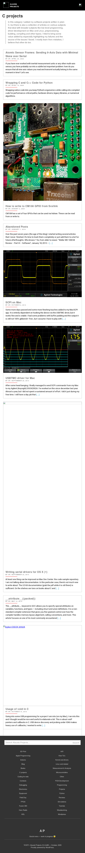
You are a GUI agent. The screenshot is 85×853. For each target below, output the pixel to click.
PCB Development (62, 781)
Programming (62, 785)
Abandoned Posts (17, 226)
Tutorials (62, 806)
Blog (23, 764)
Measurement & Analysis (62, 768)
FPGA (23, 801)
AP (42, 830)
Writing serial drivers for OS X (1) (26, 572)
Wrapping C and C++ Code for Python (29, 82)
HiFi (62, 751)
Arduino (23, 760)
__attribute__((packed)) (20, 598)
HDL (23, 814)
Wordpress (62, 814)
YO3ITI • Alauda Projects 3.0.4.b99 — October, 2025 (42, 845)
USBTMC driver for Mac (20, 378)
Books (23, 768)
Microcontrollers (62, 772)
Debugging (23, 785)
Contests (23, 781)
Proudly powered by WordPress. (42, 847)
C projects (23, 772)
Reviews (62, 797)
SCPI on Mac (13, 302)
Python (62, 793)
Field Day (23, 797)
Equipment (23, 793)
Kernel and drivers (62, 760)
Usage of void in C (17, 709)
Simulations (62, 801)
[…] (50, 242)
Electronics (23, 789)
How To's (62, 755)
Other (62, 776)
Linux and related (62, 764)
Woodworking (62, 810)
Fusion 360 (23, 806)
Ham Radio (23, 810)
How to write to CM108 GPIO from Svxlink (32, 206)
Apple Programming (23, 755)
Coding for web (23, 776)
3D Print (23, 751)
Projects (62, 789)
